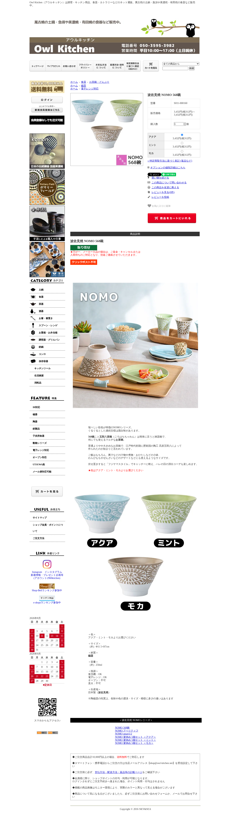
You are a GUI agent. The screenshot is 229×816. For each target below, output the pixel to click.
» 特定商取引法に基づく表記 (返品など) (170, 160)
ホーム (74, 82)
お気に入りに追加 (160, 206)
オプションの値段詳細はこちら (167, 167)
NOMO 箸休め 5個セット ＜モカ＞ (134, 743)
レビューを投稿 (160, 197)
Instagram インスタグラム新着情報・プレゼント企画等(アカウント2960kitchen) (47, 575)
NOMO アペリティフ (126, 730)
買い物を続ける (160, 177)
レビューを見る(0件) (163, 192)
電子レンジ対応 (90, 88)
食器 (83, 82)
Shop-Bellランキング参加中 (47, 590)
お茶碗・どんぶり (99, 82)
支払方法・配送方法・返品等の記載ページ (118, 772)
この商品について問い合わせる (169, 182)
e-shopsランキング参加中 (47, 602)
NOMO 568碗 (122, 727)
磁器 (83, 85)
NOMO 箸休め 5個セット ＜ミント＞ (135, 740)
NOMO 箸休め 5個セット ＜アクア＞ (135, 737)
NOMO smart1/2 (123, 733)
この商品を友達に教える (165, 187)
